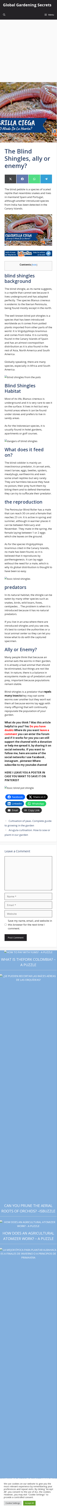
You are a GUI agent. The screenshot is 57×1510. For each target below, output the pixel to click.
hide (34, 264)
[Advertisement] (28, 49)
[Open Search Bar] (4, 15)
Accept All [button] (29, 1503)
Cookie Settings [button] (13, 1503)
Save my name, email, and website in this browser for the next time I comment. (30, 924)
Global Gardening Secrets (27, 4)
